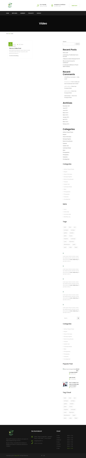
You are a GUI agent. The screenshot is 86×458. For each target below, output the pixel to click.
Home (7, 13)
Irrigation (66, 238)
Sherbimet (22, 13)
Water (76, 247)
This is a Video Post (15, 48)
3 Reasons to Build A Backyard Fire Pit (71, 58)
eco (75, 227)
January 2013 (66, 117)
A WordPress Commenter (69, 77)
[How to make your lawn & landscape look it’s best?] (65, 384)
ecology (72, 230)
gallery (65, 233)
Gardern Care (66, 145)
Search (64, 41)
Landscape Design (67, 148)
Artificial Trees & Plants (68, 132)
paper (74, 244)
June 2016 (65, 110)
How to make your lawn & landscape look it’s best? (74, 384)
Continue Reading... (14, 55)
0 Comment (13, 46)
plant (65, 247)
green (65, 235)
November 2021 (66, 106)
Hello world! (65, 52)
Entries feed (66, 211)
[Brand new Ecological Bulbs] (69, 369)
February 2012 (66, 124)
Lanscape (73, 238)
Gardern (71, 233)
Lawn (65, 241)
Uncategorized (66, 159)
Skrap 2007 (74, 5)
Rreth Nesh (14, 13)
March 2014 (65, 112)
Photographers (66, 152)
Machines (71, 241)
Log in (65, 209)
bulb (65, 227)
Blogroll (64, 134)
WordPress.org (67, 216)
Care (70, 227)
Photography (66, 154)
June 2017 (65, 108)
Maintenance (67, 244)
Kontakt (39, 13)
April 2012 (65, 119)
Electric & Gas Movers (67, 141)
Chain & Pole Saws (67, 136)
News (64, 150)
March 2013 (65, 115)
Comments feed (67, 214)
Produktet (31, 13)
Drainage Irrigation (67, 139)
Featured (65, 143)
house (70, 235)
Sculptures (65, 157)
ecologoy (66, 230)
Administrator (67, 95)
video (70, 247)
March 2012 (65, 121)
